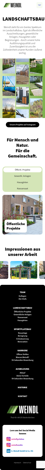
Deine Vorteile (22, 375)
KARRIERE (23, 350)
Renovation (23, 341)
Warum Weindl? (22, 357)
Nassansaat (23, 317)
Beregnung (22, 336)
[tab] (22, 169)
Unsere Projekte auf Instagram (23, 124)
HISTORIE (22, 387)
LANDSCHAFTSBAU (22, 307)
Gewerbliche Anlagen (23, 314)
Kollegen (22, 296)
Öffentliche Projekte (22, 311)
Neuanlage (22, 333)
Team (22, 292)
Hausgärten (23, 320)
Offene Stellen (22, 354)
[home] (12, 5)
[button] (39, 5)
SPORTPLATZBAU (22, 329)
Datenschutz (27, 463)
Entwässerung (22, 339)
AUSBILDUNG (22, 368)
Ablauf (22, 372)
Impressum (17, 463)
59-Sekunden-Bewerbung (22, 360)
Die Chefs (22, 299)
